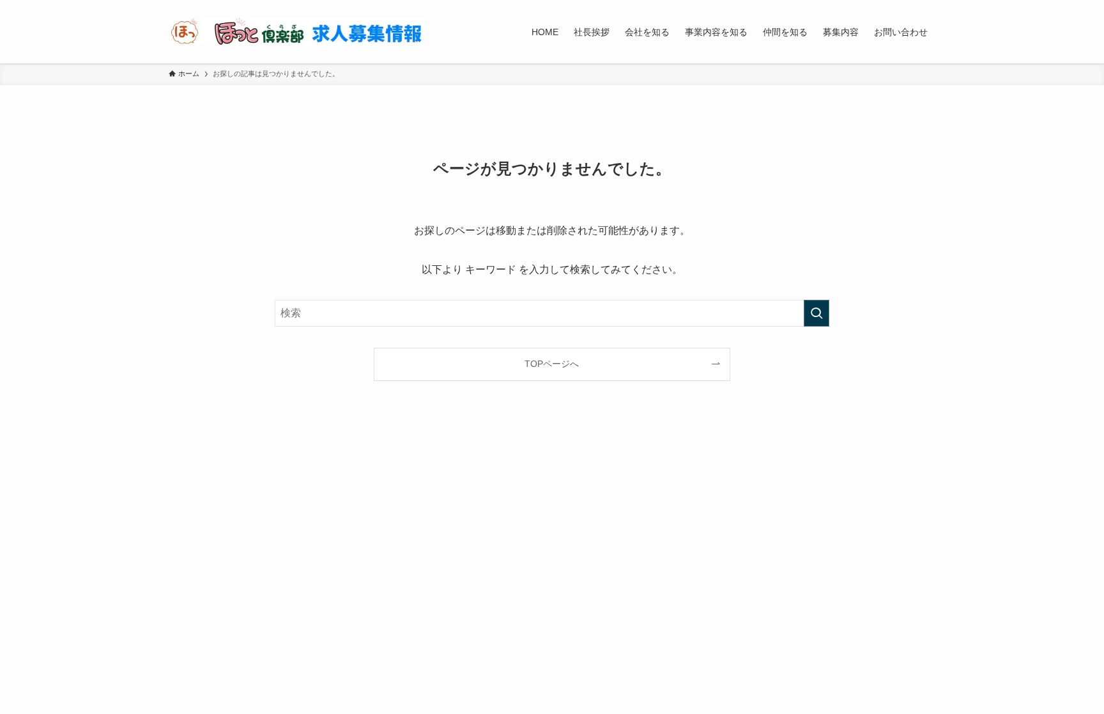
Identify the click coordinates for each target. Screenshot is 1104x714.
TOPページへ (552, 364)
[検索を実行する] (816, 313)
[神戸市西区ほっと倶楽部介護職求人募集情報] (296, 31)
